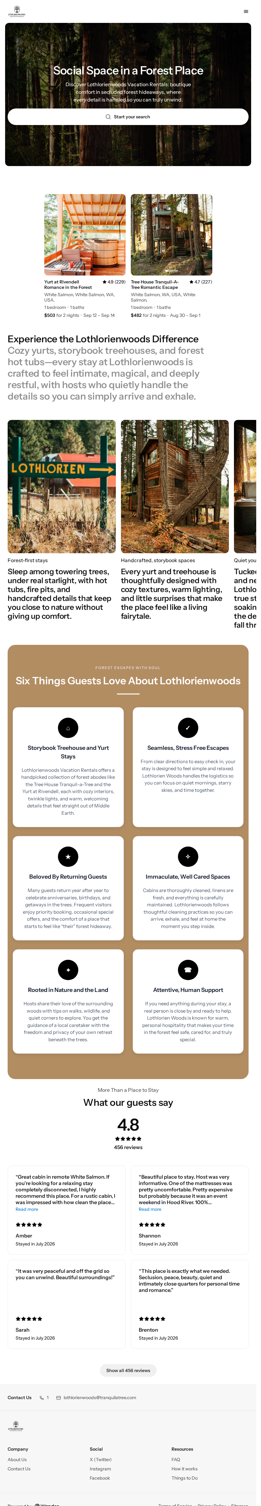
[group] (128, 528)
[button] (43, 1397)
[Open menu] (246, 11)
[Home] (16, 1426)
